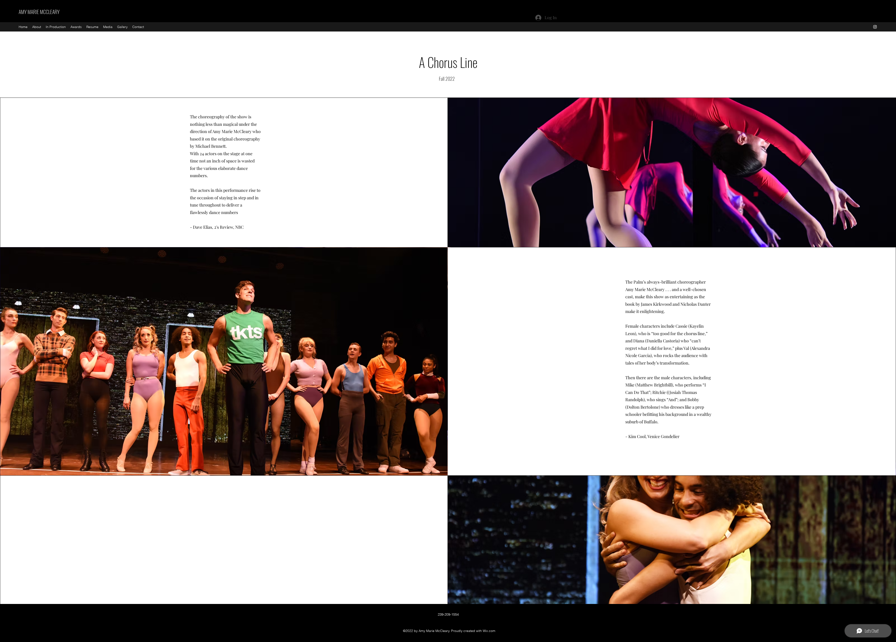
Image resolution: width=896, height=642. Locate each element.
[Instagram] (875, 27)
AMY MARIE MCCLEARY (39, 11)
